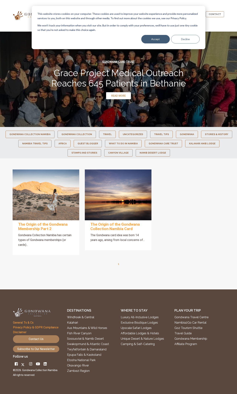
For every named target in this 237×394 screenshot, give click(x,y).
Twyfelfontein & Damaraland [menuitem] (86, 349)
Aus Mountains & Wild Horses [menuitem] (87, 328)
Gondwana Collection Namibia (30, 134)
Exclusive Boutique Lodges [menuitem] (140, 322)
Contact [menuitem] (215, 14)
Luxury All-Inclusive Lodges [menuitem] (140, 317)
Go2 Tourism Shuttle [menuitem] (188, 328)
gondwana (187, 134)
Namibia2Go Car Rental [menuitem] (190, 322)
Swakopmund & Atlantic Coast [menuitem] (88, 344)
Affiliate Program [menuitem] (185, 344)
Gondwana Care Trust (163, 143)
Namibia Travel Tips (35, 143)
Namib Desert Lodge (153, 153)
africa (63, 143)
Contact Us (36, 339)
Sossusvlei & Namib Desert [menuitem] (85, 338)
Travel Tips (161, 134)
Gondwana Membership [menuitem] (190, 338)
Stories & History (216, 134)
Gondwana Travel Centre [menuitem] (191, 317)
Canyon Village (118, 153)
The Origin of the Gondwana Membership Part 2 (43, 226)
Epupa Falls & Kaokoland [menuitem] (84, 354)
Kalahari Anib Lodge (202, 143)
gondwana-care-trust (118, 61)
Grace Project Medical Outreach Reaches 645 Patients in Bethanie (118, 78)
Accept (155, 39)
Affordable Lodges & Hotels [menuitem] (140, 333)
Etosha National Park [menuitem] (81, 360)
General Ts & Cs (23, 322)
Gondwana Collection (76, 134)
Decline (185, 39)
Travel (107, 134)
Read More (46, 194)
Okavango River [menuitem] (78, 365)
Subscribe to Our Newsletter (36, 349)
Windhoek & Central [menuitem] (80, 317)
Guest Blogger (88, 143)
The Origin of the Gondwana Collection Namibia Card (115, 226)
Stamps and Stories (84, 153)
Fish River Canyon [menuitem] (79, 333)
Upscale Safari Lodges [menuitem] (136, 328)
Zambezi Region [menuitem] (78, 371)
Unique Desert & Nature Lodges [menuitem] (142, 338)
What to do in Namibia (123, 143)
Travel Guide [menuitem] (183, 333)
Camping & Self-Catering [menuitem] (138, 344)
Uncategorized (133, 134)
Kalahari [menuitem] (72, 322)
